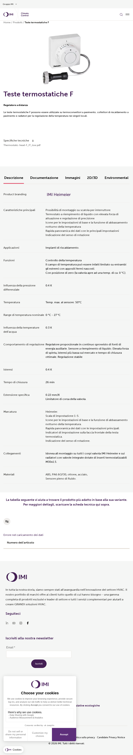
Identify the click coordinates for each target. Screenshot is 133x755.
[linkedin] (7, 623)
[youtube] (13, 623)
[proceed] (33, 140)
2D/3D (92, 178)
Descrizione (13, 178)
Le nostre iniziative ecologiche (80, 705)
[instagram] (20, 623)
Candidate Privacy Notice (111, 737)
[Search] (121, 14)
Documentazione (44, 178)
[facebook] (27, 623)
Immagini (72, 178)
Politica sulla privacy (83, 737)
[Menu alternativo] (127, 14)
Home (7, 22)
